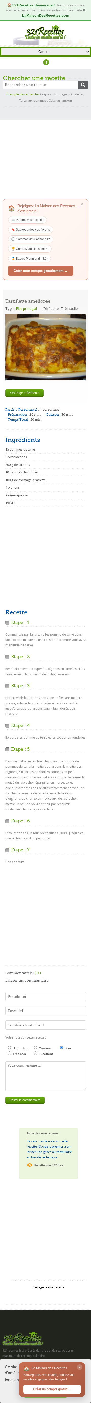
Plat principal (26, 309)
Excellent (45, 1054)
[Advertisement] (45, 153)
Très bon (19, 1054)
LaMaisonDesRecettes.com (45, 15)
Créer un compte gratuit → (52, 1389)
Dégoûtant (20, 1048)
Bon (67, 1048)
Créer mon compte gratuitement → (41, 271)
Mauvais (44, 1048)
